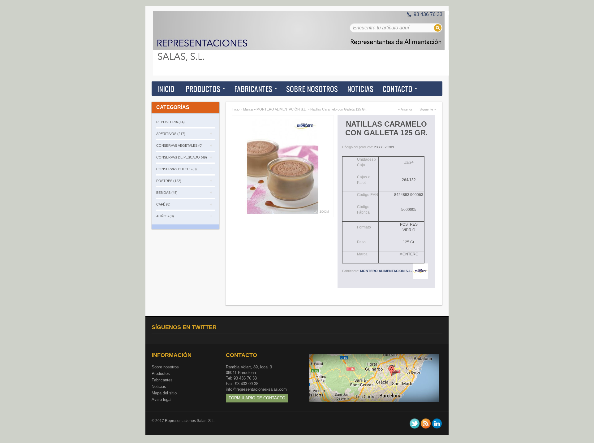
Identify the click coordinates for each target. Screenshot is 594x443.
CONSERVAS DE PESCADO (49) (181, 157)
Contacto (397, 88)
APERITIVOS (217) (170, 134)
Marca (248, 109)
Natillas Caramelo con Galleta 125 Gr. (338, 109)
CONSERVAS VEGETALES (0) (179, 145)
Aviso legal (161, 399)
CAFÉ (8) (163, 204)
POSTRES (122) (168, 181)
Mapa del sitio (164, 393)
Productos (161, 373)
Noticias (159, 386)
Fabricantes (162, 380)
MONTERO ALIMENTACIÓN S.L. (281, 109)
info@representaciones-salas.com (256, 389)
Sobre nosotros (165, 367)
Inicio (165, 88)
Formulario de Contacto (257, 398)
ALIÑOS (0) (165, 216)
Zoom (324, 211)
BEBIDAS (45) (167, 192)
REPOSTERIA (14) (170, 122)
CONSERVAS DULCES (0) (176, 169)
